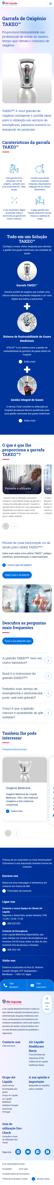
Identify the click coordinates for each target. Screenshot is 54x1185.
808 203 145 (13, 949)
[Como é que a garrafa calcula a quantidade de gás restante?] (27, 713)
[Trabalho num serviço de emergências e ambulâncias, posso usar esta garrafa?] (27, 693)
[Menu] (50, 3)
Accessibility (7, 1169)
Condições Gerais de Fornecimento (15, 1174)
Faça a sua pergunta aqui (18, 641)
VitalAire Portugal (10, 1105)
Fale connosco (8, 1046)
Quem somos (8, 1085)
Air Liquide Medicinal (7, 1100)
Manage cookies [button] (43, 1179)
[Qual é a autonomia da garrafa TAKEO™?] (27, 675)
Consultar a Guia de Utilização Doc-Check (10, 1139)
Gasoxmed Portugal (7, 1110)
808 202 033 (13, 923)
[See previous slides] (5, 526)
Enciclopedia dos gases (9, 1090)
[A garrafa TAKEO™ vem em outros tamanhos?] (27, 660)
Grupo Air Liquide (10, 1095)
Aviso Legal (23, 1169)
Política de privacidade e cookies (15, 1179)
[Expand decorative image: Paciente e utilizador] (22, 479)
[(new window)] (18, 1152)
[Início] (9, 3)
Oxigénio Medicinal (18, 788)
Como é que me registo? (19, 565)
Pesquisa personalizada (14, 749)
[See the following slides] (14, 526)
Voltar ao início (47, 1006)
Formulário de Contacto (19, 890)
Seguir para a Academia (17, 575)
